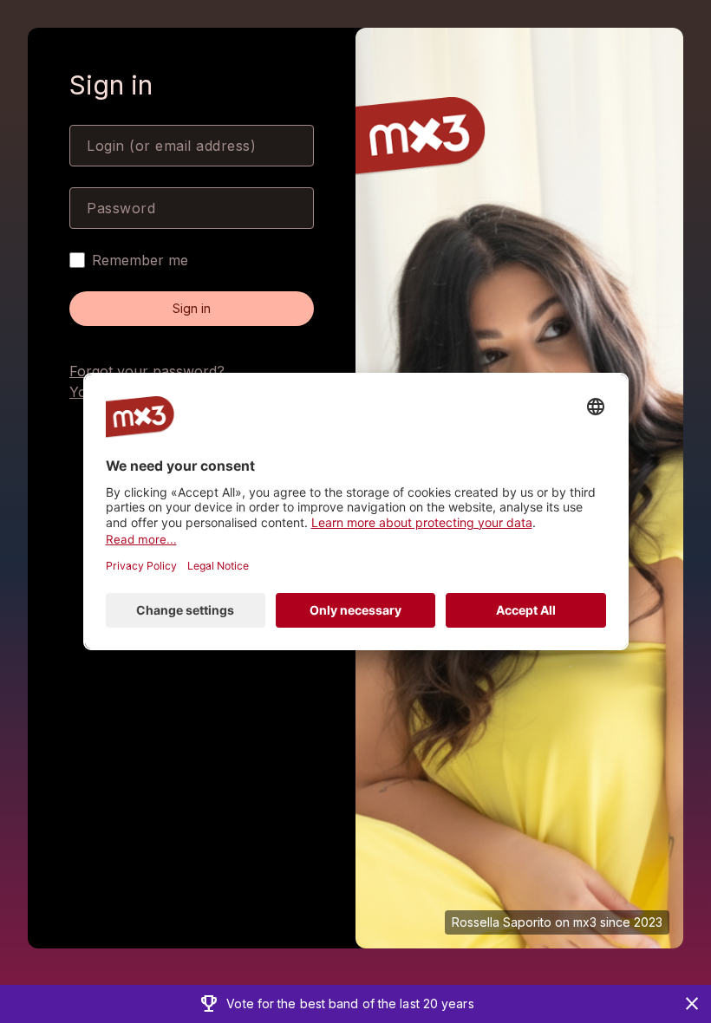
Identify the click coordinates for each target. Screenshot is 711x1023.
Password (121, 208)
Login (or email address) (171, 145)
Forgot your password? (147, 371)
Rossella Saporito (501, 922)
